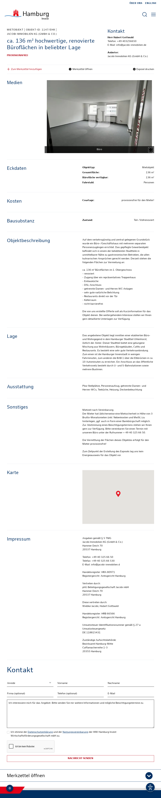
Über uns (136, 3)
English (150, 3)
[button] (80, 775)
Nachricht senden (80, 758)
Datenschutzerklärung (40, 732)
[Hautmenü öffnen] (153, 14)
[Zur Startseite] (27, 14)
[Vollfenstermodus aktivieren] (150, 149)
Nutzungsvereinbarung (75, 732)
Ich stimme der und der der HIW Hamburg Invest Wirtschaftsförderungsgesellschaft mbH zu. (63, 734)
